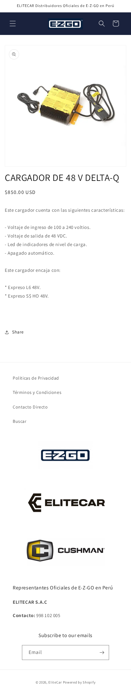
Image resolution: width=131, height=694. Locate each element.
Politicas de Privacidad (36, 378)
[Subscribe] (102, 652)
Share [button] (18, 332)
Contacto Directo (30, 407)
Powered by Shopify (79, 682)
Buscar (20, 421)
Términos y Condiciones (37, 392)
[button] (13, 24)
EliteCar (55, 682)
